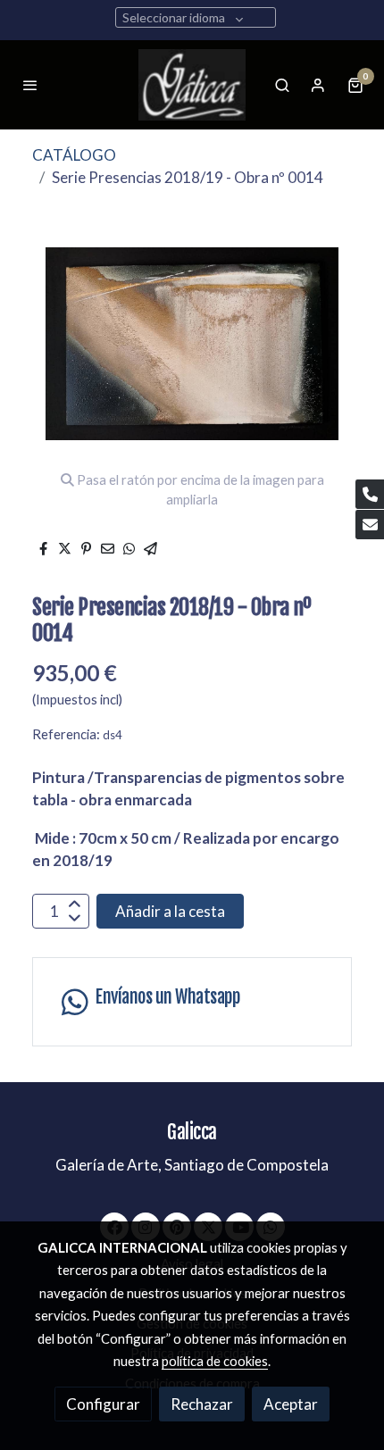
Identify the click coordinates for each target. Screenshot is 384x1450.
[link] (192, 85)
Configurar (103, 1404)
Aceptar (290, 1404)
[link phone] (369, 494)
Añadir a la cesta (170, 911)
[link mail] (369, 524)
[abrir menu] (30, 85)
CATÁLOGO (74, 155)
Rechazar (202, 1404)
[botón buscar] (282, 85)
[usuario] (318, 85)
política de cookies (215, 1361)
